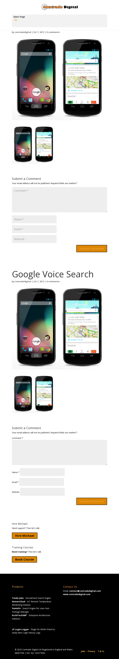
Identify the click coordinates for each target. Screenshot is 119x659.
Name (15, 472)
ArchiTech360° (19, 615)
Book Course (24, 559)
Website (15, 492)
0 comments (53, 32)
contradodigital (23, 32)
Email (15, 482)
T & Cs (101, 651)
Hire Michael (24, 536)
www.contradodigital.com (76, 594)
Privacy (91, 651)
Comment (17, 438)
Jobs (83, 651)
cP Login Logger (20, 629)
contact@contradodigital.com (85, 591)
